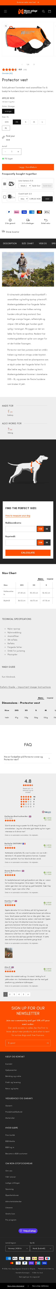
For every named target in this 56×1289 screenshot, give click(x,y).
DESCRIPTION (10, 243)
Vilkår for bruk (37, 1273)
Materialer (10, 1118)
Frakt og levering (13, 1082)
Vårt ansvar (10, 1177)
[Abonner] (47, 1043)
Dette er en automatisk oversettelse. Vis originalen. (21, 835)
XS (17, 122)
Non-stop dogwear (15, 1269)
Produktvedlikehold (13, 1112)
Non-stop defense (40, 1286)
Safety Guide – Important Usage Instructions (25, 687)
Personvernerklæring (46, 1269)
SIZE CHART (28, 243)
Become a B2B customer (16, 1153)
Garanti (8, 1106)
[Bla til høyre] (34, 64)
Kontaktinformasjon (23, 1273)
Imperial (50, 579)
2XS (8, 122)
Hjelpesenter (11, 1070)
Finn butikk (10, 1135)
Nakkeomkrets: (13, 523)
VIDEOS (43, 243)
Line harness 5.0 (25, 181)
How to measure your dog (17, 516)
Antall (4, 146)
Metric (40, 579)
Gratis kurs (10, 1214)
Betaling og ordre (13, 1076)
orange (8, 111)
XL (6, 128)
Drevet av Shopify (28, 1269)
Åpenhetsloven (12, 1195)
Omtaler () (7, 73)
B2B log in (9, 1147)
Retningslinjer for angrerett (29, 1277)
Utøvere (9, 1207)
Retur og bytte (11, 1088)
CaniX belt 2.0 (25, 194)
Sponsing (9, 1189)
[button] (5, 11)
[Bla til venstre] (22, 64)
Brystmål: (10, 536)
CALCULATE (28, 553)
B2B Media (10, 1141)
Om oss (8, 1171)
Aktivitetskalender (13, 1201)
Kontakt (8, 1064)
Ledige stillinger (12, 1183)
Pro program (10, 1220)
